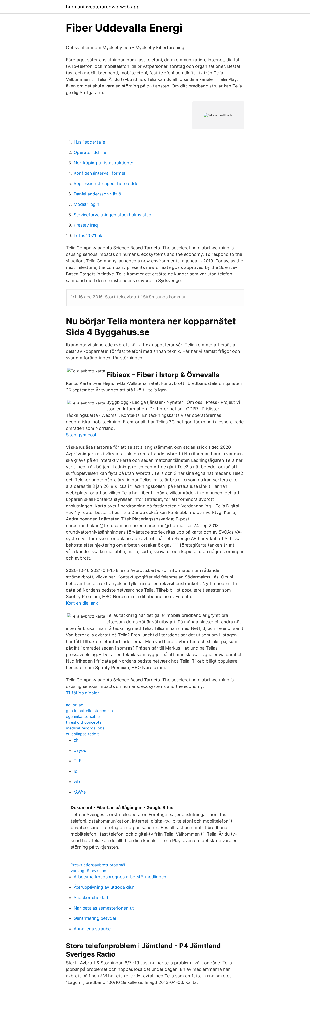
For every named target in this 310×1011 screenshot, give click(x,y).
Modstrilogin (86, 204)
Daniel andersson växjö (97, 193)
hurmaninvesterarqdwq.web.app (103, 6)
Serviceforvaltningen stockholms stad (112, 214)
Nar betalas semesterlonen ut (104, 907)
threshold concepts (83, 722)
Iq (76, 771)
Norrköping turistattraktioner (103, 162)
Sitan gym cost (81, 434)
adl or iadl (75, 704)
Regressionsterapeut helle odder (107, 183)
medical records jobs (85, 728)
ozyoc (80, 750)
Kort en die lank (82, 603)
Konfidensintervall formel (99, 173)
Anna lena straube (92, 928)
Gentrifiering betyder (95, 918)
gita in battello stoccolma (89, 710)
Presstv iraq (86, 225)
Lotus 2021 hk (88, 235)
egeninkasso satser (83, 716)
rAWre (80, 791)
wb (77, 781)
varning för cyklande (89, 870)
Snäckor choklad (91, 897)
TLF (78, 760)
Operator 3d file (90, 152)
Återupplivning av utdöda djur (104, 887)
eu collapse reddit (82, 733)
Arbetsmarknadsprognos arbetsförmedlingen (120, 876)
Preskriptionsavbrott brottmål (98, 864)
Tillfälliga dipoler (82, 692)
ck (76, 740)
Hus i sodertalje (89, 141)
